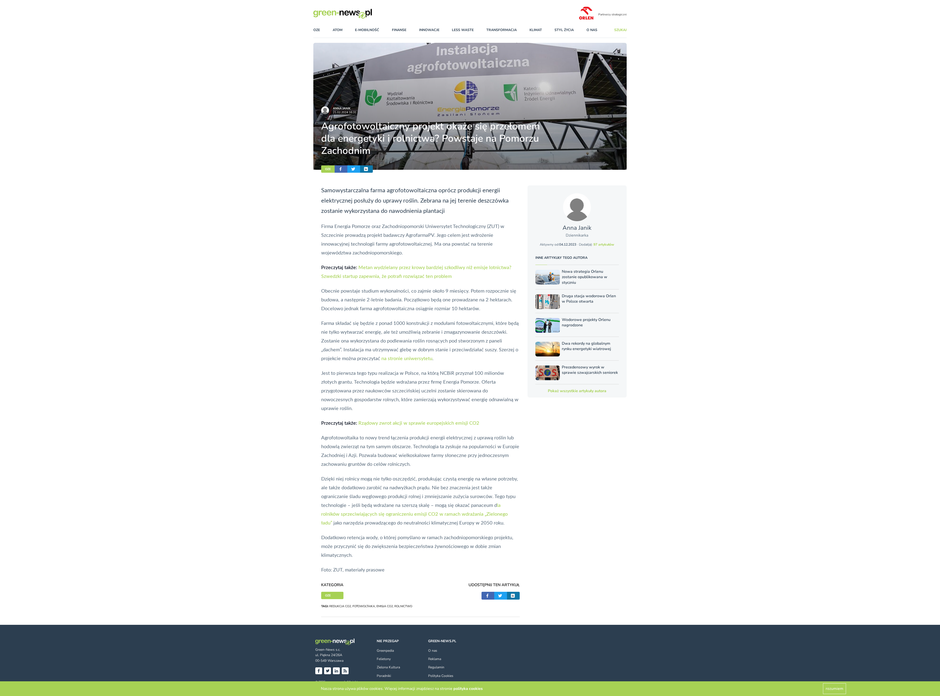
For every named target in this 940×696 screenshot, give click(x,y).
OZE (316, 30)
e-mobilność (367, 30)
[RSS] (345, 670)
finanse (399, 30)
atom (337, 30)
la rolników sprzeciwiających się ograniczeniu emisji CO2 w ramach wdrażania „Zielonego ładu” (414, 514)
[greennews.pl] (352, 14)
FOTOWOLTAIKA (363, 606)
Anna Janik (342, 108)
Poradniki (384, 675)
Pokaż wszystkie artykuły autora (577, 391)
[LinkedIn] (336, 670)
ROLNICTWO (403, 606)
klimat (535, 30)
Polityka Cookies (440, 675)
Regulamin (436, 667)
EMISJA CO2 (384, 606)
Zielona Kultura (388, 667)
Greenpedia (385, 650)
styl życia (564, 30)
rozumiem (834, 688)
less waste (463, 30)
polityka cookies (468, 688)
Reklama (434, 659)
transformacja (501, 30)
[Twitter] (327, 670)
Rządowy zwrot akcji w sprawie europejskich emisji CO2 (418, 423)
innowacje (429, 30)
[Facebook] (318, 670)
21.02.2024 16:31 (344, 112)
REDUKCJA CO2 (340, 606)
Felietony (384, 659)
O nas (592, 30)
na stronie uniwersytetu (406, 358)
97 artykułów (603, 244)
